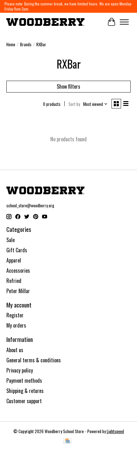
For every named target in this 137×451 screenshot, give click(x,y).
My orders (16, 325)
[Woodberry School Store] (45, 22)
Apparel (13, 260)
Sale (10, 240)
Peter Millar (18, 291)
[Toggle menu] (124, 22)
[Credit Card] (67, 441)
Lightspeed (115, 431)
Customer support (24, 401)
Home (10, 44)
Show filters (68, 86)
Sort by (74, 104)
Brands (26, 44)
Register (15, 315)
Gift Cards (16, 250)
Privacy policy (19, 370)
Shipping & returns (25, 391)
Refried (13, 281)
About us (14, 350)
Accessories (18, 270)
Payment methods (24, 380)
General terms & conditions (33, 360)
